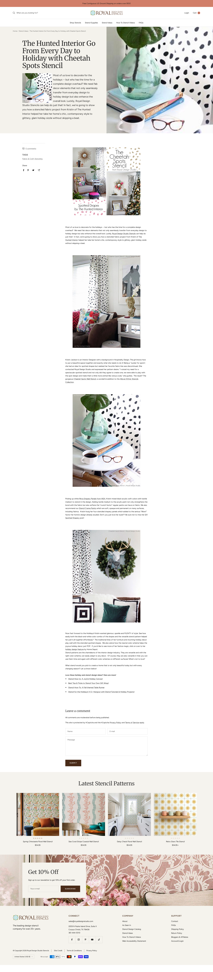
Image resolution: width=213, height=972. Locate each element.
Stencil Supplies (91, 23)
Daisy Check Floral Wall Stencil (129, 841)
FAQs (141, 23)
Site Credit (58, 951)
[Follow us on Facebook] (72, 939)
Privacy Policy (115, 722)
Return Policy (176, 933)
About (124, 921)
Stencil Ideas (107, 23)
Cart (196, 13)
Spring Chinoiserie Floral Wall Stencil (38, 841)
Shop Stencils (75, 23)
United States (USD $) (22, 957)
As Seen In (126, 925)
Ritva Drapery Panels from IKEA (92, 499)
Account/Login (177, 941)
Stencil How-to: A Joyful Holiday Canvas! (85, 679)
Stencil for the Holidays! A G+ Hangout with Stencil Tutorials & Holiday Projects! (101, 692)
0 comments (31, 148)
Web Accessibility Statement (134, 941)
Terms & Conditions (74, 951)
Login (186, 13)
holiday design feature (74, 649)
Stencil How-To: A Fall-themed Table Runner (86, 687)
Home (15, 31)
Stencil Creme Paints (87, 508)
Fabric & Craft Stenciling (32, 159)
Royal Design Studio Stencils (124, 234)
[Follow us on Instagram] (78, 939)
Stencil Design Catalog (131, 929)
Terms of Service (132, 722)
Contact (174, 921)
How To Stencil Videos (125, 23)
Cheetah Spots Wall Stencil (85, 379)
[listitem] (23, 170)
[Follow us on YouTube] (92, 939)
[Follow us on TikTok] (99, 939)
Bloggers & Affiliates (179, 937)
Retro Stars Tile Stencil (175, 841)
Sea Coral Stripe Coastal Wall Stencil (84, 841)
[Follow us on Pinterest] (85, 939)
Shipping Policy (177, 929)
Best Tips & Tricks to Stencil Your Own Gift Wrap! (88, 683)
